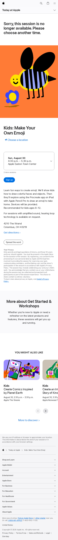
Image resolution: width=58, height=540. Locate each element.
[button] (41, 3)
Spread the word (13, 242)
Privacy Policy (8, 533)
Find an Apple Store (25, 518)
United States (7, 525)
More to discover (28, 420)
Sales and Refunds (36, 533)
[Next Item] (45, 411)
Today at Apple (11, 10)
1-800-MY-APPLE (15, 520)
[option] (28, 161)
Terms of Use (21, 533)
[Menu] (54, 3)
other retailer (40, 518)
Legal (48, 533)
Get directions (11, 232)
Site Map (5, 536)
